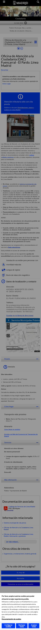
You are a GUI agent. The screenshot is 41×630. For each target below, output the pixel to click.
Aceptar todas (34, 626)
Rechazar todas (22, 626)
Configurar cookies (8, 626)
